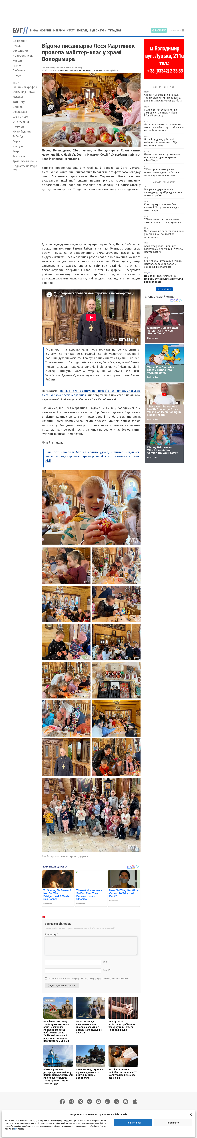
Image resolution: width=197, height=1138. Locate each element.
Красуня (18, 146)
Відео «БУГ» (98, 30)
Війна (34, 30)
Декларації (20, 112)
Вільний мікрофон (25, 87)
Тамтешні (19, 156)
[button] (190, 1114)
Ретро (16, 151)
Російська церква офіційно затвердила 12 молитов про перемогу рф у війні (123, 1073)
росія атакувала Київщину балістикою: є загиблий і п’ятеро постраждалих (163, 249)
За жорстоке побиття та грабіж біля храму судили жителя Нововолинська (122, 1025)
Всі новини (20, 41)
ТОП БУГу (19, 102)
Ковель (17, 60)
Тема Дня (114, 30)
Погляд (82, 30)
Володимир (20, 50)
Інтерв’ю (59, 30)
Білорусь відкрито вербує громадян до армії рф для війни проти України (163, 192)
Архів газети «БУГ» (25, 161)
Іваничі (17, 65)
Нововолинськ (23, 55)
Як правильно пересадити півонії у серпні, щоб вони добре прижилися (164, 234)
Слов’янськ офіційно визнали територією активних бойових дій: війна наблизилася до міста (163, 97)
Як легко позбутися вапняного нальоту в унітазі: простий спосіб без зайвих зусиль (163, 127)
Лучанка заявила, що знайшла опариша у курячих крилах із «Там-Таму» (162, 157)
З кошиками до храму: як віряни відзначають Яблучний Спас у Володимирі (90, 1073)
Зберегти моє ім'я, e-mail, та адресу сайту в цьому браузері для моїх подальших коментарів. (88, 978)
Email (106, 970)
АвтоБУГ (18, 97)
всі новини (164, 289)
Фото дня (19, 126)
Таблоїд (18, 136)
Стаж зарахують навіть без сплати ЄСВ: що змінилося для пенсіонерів (162, 207)
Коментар (51, 934)
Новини (45, 30)
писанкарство (89, 70)
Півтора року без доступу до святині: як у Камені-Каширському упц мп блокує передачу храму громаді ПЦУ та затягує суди (58, 1076)
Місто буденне (22, 131)
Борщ (16, 141)
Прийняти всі (133, 1122)
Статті (71, 30)
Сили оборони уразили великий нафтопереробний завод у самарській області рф (163, 264)
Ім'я (106, 961)
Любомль (19, 70)
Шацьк (17, 75)
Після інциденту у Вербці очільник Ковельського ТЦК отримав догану (160, 142)
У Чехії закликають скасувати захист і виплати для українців (162, 221)
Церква (18, 107)
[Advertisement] (98, 11)
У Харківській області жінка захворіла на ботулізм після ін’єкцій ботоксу (160, 112)
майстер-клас (76, 70)
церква (99, 70)
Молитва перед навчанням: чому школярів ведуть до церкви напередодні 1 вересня (89, 1027)
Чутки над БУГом (24, 92)
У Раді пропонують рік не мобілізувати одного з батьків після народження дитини (162, 172)
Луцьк (17, 46)
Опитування (21, 121)
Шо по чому (20, 116)
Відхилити (173, 1122)
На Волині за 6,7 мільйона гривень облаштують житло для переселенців (163, 278)
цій (15, 1129)
